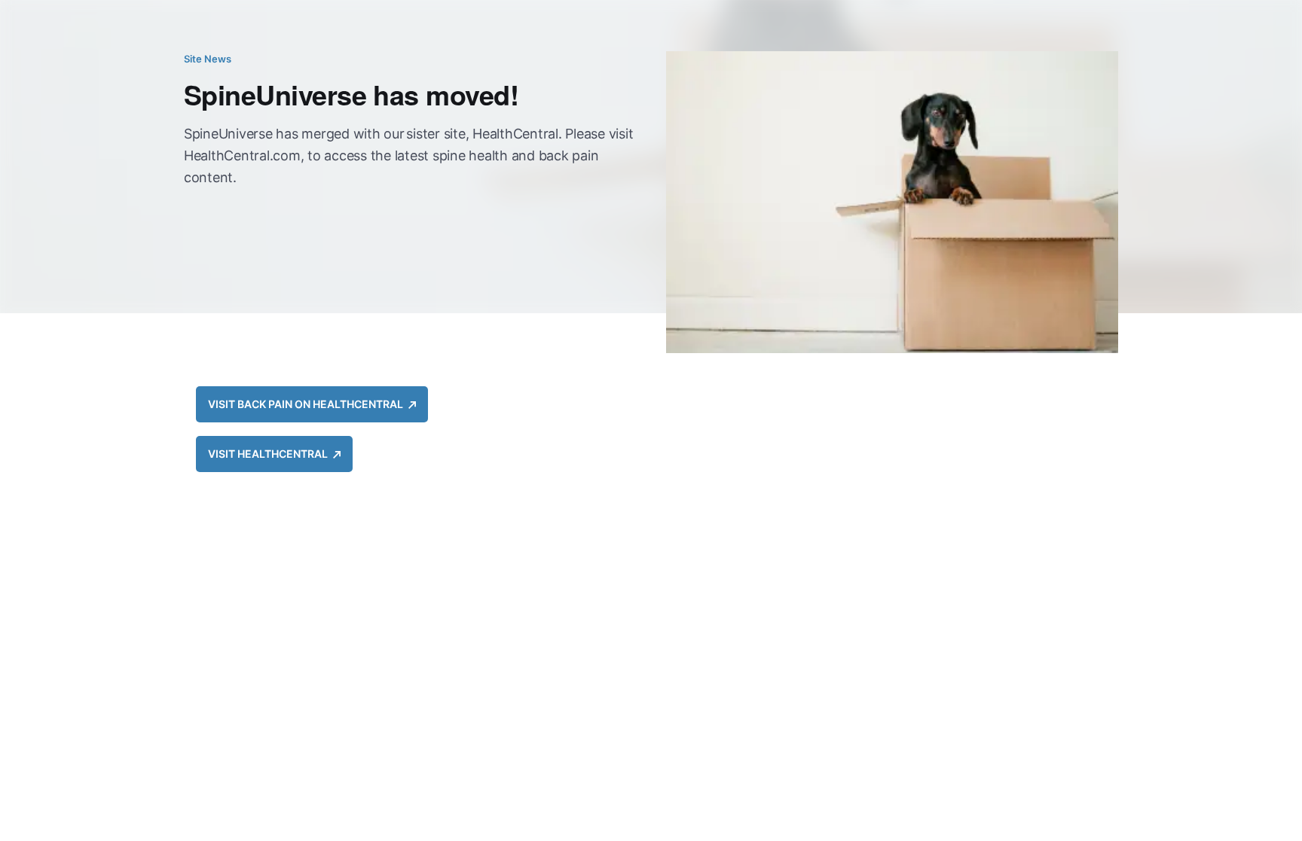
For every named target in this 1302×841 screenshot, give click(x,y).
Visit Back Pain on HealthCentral (308, 404)
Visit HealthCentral (270, 453)
